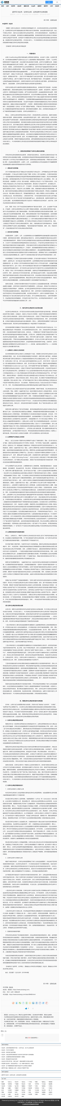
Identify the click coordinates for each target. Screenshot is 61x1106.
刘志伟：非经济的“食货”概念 (9, 1052)
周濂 (3, 1088)
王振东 (50, 1088)
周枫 (3, 1092)
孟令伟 (43, 1090)
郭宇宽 (37, 1084)
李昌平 (30, 1086)
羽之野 (3, 1096)
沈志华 (3, 1086)
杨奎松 (43, 1086)
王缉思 (23, 1088)
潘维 (36, 1094)
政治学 (19, 6)
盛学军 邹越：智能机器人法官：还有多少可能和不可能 (15, 1068)
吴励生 (23, 1094)
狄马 (3, 1090)
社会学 (33, 6)
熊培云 (23, 1090)
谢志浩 (10, 1096)
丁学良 (30, 1082)
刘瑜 (30, 1092)
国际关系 (26, 6)
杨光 (23, 1096)
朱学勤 (30, 1094)
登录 (29, 1038)
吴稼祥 (50, 1092)
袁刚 (9, 1094)
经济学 (13, 6)
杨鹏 (9, 1088)
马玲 (43, 1088)
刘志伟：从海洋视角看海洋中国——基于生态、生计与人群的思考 (18, 1048)
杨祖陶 (50, 1084)
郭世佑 (37, 1088)
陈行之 (10, 1082)
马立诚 (43, 1084)
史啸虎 (16, 1090)
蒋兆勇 (10, 1092)
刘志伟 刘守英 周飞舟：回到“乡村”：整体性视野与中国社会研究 (17, 1061)
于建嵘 (16, 1084)
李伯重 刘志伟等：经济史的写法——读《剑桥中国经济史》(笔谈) (18, 1063)
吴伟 (16, 1092)
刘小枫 (37, 1090)
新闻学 (39, 6)
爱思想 (5, 2)
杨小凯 (16, 1094)
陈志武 (23, 1084)
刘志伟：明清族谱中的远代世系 (9, 1059)
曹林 (36, 1082)
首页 (2, 6)
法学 (7, 6)
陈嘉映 (3, 1084)
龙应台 (23, 1082)
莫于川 (50, 1094)
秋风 (30, 1090)
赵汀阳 (16, 1086)
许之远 (3, 1094)
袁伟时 (10, 1090)
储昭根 (43, 1092)
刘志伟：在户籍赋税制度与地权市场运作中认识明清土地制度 (17, 1065)
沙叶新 (23, 1092)
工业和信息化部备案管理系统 (30, 1104)
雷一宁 (50, 1090)
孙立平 (16, 1096)
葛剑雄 (37, 1092)
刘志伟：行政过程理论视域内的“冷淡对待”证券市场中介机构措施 (18, 1054)
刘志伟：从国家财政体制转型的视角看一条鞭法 (13, 1057)
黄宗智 (10, 1084)
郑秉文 (43, 1094)
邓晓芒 (16, 1088)
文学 (51, 6)
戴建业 (23, 1086)
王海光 (50, 1086)
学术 (8, 992)
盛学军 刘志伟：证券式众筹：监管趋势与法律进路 (14, 1075)
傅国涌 (50, 1082)
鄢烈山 (43, 1082)
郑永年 (16, 1082)
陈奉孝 (30, 1088)
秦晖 (3, 1082)
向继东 (10, 1086)
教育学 (46, 6)
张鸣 (36, 1086)
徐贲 (30, 1084)
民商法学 (17, 992)
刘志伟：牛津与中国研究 (8, 1050)
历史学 (57, 6)
